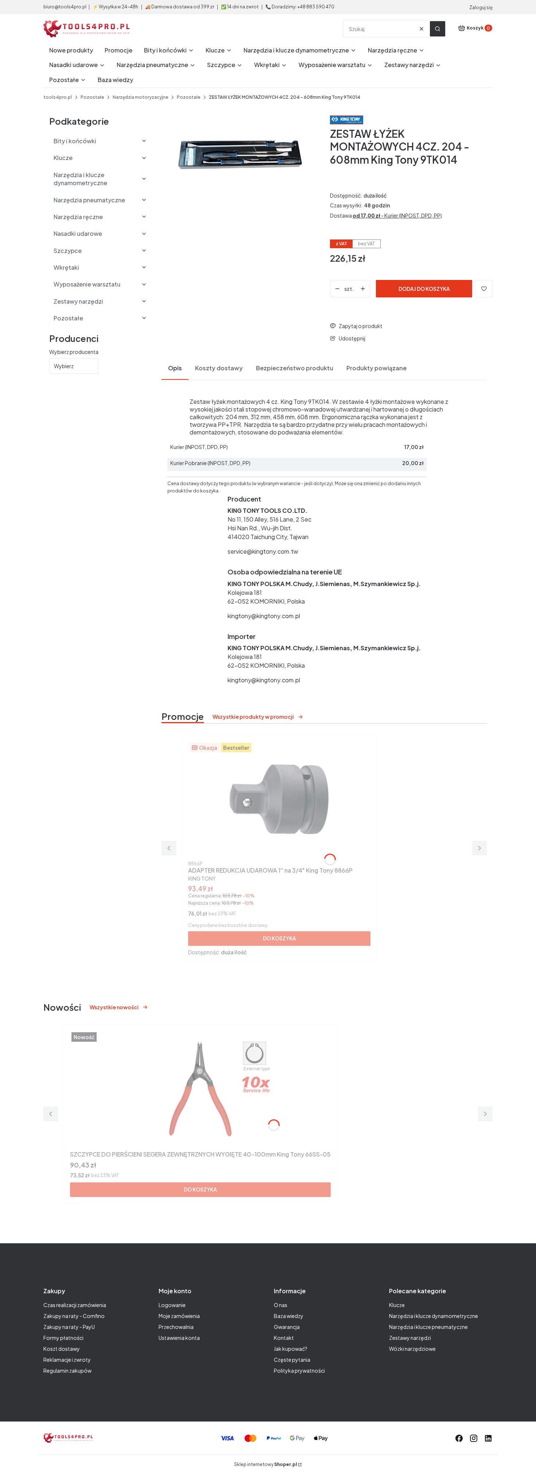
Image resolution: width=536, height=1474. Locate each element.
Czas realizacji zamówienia (74, 1305)
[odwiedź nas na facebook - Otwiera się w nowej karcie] (459, 1438)
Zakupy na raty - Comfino (74, 1316)
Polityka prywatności (299, 1370)
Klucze (397, 1305)
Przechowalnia (176, 1326)
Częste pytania (292, 1359)
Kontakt (284, 1337)
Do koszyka (279, 938)
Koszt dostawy (61, 1348)
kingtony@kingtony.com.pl (264, 616)
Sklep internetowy (265, 1464)
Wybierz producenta (73, 351)
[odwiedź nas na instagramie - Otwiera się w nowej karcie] (473, 1438)
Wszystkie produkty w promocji (253, 716)
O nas (280, 1305)
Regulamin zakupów (67, 1370)
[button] (437, 28)
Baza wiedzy (288, 1316)
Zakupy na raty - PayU (69, 1326)
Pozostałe (92, 97)
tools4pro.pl (57, 97)
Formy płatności (63, 1337)
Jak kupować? (290, 1348)
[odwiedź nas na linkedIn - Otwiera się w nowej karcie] (488, 1438)
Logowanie (172, 1305)
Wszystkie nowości (114, 1007)
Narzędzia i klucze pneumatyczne (428, 1326)
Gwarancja (287, 1326)
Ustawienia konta (179, 1337)
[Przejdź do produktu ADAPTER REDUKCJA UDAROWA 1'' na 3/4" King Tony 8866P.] (279, 799)
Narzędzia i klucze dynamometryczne (433, 1316)
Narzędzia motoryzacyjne (140, 97)
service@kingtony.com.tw (263, 551)
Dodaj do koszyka (424, 288)
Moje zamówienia (179, 1316)
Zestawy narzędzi (410, 1337)
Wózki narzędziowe (412, 1348)
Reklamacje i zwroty (67, 1359)
